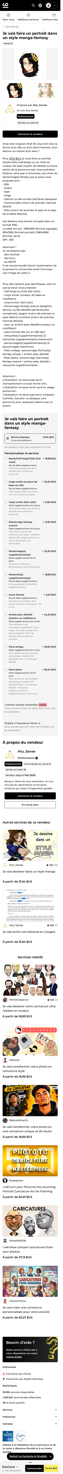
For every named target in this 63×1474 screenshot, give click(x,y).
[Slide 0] (16, 90)
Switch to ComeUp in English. (28, 1456)
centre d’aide (14, 1356)
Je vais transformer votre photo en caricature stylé (27, 1069)
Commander (34, 1468)
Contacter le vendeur (30, 134)
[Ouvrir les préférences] (40, 5)
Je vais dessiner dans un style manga (29, 871)
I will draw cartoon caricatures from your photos (28, 1249)
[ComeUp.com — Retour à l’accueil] (5, 5)
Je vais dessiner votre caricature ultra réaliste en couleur (29, 1008)
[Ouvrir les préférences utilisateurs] (54, 5)
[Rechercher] (33, 5)
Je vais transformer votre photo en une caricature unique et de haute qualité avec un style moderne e (27, 1131)
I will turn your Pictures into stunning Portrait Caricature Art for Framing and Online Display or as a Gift (29, 1191)
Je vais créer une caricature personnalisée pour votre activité (26, 1310)
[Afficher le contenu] (56, 1410)
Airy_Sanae (40, 105)
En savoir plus (30, 804)
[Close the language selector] (50, 1456)
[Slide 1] (45, 90)
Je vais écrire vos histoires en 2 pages (29, 931)
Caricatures (12, 26)
